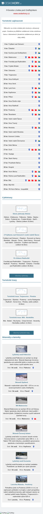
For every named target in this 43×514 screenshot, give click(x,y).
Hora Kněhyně (13, 79)
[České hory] (11, 3)
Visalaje (11, 154)
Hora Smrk (12, 84)
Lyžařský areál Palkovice (21, 354)
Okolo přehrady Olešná (21, 214)
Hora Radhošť (13, 105)
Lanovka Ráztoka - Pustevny (21, 484)
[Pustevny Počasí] (39, 110)
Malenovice (12, 57)
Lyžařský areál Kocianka (21, 461)
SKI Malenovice (21, 406)
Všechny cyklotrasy (21, 276)
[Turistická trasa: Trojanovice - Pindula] (21, 291)
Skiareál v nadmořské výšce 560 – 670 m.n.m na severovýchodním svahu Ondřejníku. (22, 387)
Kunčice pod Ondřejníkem (17, 53)
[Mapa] (39, 44)
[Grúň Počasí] (39, 150)
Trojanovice (12, 75)
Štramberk (12, 114)
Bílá (9, 180)
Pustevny (11, 110)
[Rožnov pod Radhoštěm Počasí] (39, 176)
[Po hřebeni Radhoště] (21, 253)
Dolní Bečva (12, 145)
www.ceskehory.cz (21, 13)
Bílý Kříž (11, 185)
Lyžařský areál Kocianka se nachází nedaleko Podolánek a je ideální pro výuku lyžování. (21, 465)
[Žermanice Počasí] (39, 141)
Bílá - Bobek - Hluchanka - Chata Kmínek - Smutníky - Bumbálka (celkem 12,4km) (21, 322)
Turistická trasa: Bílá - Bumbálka (21, 317)
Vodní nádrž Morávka (15, 132)
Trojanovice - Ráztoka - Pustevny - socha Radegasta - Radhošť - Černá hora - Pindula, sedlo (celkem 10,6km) (21, 302)
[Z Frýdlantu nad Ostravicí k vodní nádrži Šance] (21, 230)
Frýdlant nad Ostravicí (16, 44)
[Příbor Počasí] (39, 97)
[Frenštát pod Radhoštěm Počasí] (39, 62)
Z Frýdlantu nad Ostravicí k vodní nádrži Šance (21, 235)
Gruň (10, 149)
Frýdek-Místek (13, 66)
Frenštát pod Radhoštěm (17, 62)
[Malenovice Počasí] (39, 57)
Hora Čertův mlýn (14, 101)
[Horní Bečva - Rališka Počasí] (39, 172)
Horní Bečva (12, 171)
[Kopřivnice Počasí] (39, 92)
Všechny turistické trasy (21, 333)
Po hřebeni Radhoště (21, 258)
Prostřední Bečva (14, 163)
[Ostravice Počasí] (39, 71)
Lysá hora (11, 88)
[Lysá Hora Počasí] (39, 88)
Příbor (10, 97)
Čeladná (11, 48)
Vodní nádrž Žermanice (16, 141)
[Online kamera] (29, 57)
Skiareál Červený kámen (22, 433)
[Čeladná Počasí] (39, 49)
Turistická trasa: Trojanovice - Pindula (21, 296)
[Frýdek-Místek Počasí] (39, 66)
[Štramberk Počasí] (39, 114)
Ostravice (11, 70)
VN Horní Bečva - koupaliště (18, 189)
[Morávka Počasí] (39, 128)
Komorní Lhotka (14, 136)
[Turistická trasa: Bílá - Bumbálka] (21, 312)
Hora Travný (12, 123)
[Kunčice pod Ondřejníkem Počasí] (39, 53)
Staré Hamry (12, 158)
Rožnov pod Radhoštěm (16, 176)
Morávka (11, 127)
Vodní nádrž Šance (15, 119)
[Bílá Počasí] (39, 180)
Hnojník (11, 167)
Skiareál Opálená (21, 382)
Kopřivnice (12, 92)
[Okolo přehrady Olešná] (21, 209)
